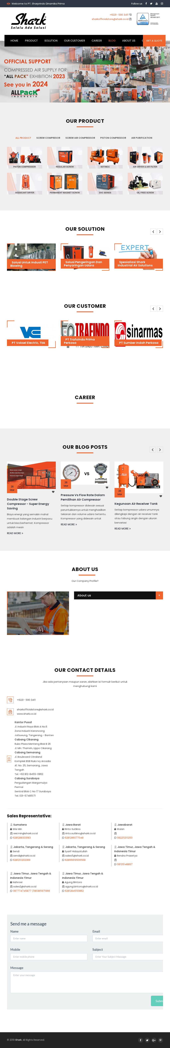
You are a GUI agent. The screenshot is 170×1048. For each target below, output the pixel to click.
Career (97, 41)
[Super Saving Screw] (105, 183)
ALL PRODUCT (23, 138)
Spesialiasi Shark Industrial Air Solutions (103, 263)
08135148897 (124, 864)
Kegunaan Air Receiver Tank (82, 504)
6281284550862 (74, 891)
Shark (18, 1040)
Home (14, 41)
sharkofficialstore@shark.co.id (110, 19)
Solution (50, 41)
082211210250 (124, 837)
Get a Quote (154, 40)
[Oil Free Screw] (145, 183)
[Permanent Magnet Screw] (64, 183)
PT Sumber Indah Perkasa (124, 342)
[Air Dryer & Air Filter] (145, 157)
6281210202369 (21, 860)
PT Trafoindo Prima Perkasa (65, 341)
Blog (112, 41)
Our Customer (74, 41)
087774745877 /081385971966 (31, 891)
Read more (14, 524)
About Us (128, 41)
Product (31, 41)
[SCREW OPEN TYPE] (105, 157)
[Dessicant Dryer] (24, 183)
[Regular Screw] (64, 157)
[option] (31, 494)
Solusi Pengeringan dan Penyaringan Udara (51, 263)
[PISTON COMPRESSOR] (24, 157)
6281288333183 (22, 837)
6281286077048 (74, 837)
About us (84, 595)
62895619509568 (75, 860)
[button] (5, 71)
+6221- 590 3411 (119, 14)
